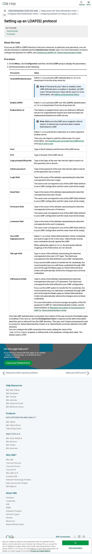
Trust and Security (13, 463)
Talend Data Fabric (13, 429)
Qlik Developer (12, 393)
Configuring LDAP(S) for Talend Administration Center (59, 52)
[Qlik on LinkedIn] (79, 536)
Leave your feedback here (18, 363)
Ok (75, 543)
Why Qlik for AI (12, 473)
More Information (75, 548)
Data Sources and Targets (17, 483)
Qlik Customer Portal (14, 403)
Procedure (11, 34)
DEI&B (8, 508)
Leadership (10, 501)
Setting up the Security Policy (66, 94)
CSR (7, 504)
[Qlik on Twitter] (75, 536)
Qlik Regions (11, 486)
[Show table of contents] (5, 10)
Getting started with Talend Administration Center (59, 11)
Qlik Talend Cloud (13, 425)
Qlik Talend (10, 422)
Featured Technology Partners (18, 480)
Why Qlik (9, 460)
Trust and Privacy (13, 466)
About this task (12, 31)
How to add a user (45, 143)
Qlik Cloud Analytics (14, 438)
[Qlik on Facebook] (84, 536)
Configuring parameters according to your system (58, 14)
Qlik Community (63, 536)
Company (10, 498)
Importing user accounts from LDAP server (66, 141)
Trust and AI (11, 470)
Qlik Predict (10, 445)
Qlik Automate (12, 448)
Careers (9, 518)
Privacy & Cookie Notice (40, 551)
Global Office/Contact (15, 524)
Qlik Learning (11, 400)
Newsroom (10, 521)
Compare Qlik (11, 476)
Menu (89, 4)
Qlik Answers (11, 442)
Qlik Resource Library (15, 407)
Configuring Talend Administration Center (23, 14)
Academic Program (14, 511)
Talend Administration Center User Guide (23, 11)
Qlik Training (11, 397)
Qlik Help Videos (13, 390)
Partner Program (13, 514)
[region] (45, 546)
